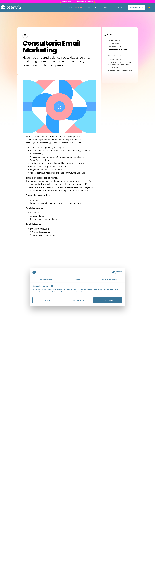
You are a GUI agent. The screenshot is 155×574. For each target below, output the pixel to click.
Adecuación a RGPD (114, 56)
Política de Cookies (59, 292)
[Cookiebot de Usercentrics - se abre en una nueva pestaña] (113, 272)
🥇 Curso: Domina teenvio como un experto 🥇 (77, 2)
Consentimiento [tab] (46, 279)
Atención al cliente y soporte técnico (120, 71)
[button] (108, 7)
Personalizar (76, 300)
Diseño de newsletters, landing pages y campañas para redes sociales (120, 63)
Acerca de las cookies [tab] (109, 279)
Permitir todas (108, 300)
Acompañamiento (114, 43)
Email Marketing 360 (114, 46)
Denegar (47, 300)
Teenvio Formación (114, 67)
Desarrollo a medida (114, 53)
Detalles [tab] (78, 279)
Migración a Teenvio (114, 59)
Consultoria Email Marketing (117, 50)
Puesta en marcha (114, 40)
